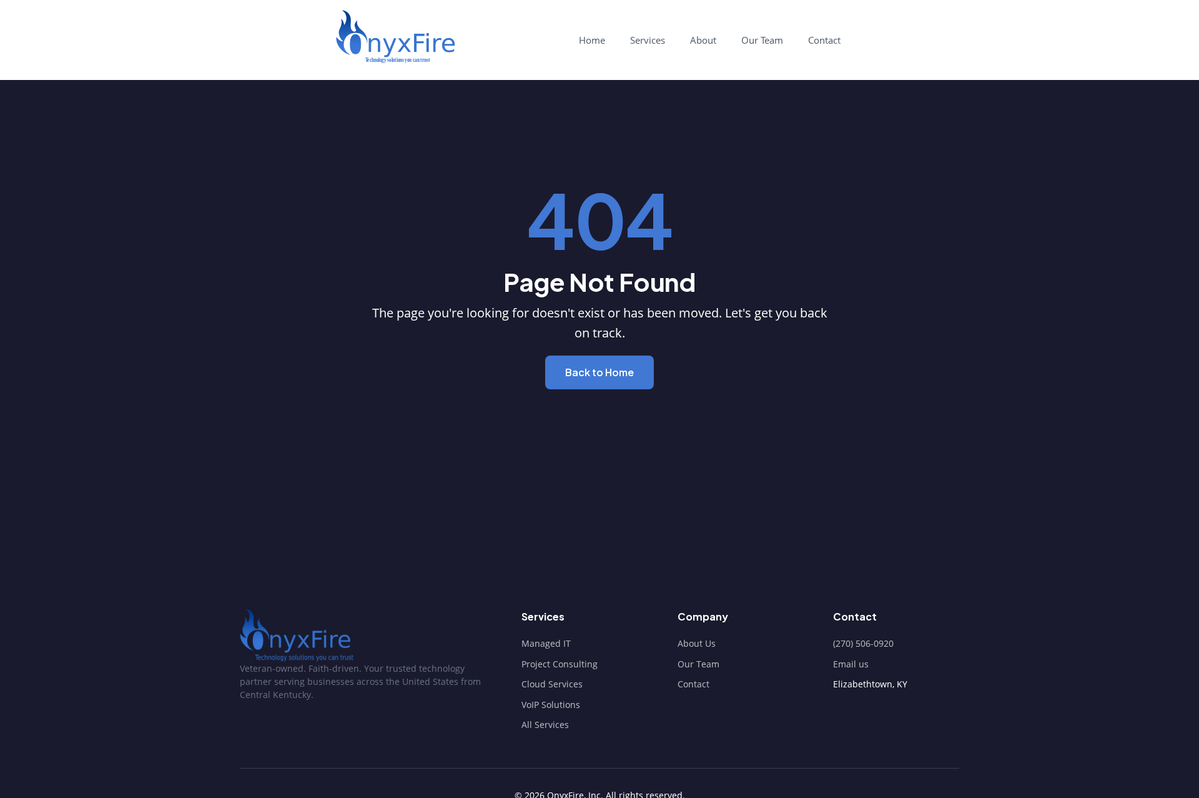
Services (647, 40)
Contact (824, 40)
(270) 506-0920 (863, 643)
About (703, 40)
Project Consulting (559, 664)
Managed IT (546, 643)
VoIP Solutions (550, 705)
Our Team (762, 40)
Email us (851, 664)
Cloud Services (552, 684)
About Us (697, 643)
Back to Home (599, 372)
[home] (394, 36)
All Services (545, 725)
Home (592, 40)
